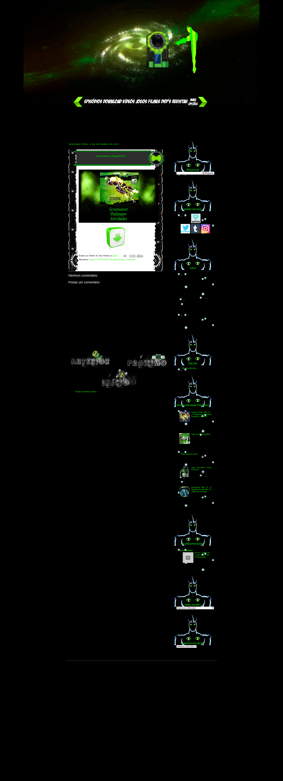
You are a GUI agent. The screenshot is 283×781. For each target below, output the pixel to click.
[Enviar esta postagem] (124, 255)
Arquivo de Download (98, 259)
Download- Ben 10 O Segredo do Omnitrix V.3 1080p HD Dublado (201, 489)
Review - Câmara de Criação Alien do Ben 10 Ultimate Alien (202, 555)
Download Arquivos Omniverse (122, 259)
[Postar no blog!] (133, 256)
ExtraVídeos (187, 550)
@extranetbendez (189, 368)
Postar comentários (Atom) (86, 392)
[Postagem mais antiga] (147, 368)
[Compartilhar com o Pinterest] (141, 256)
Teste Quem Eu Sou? (189, 454)
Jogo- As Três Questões (200, 434)
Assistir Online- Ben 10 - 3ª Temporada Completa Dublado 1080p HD (201, 414)
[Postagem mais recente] (90, 368)
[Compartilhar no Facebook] (139, 256)
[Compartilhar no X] (136, 256)
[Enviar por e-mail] (130, 256)
